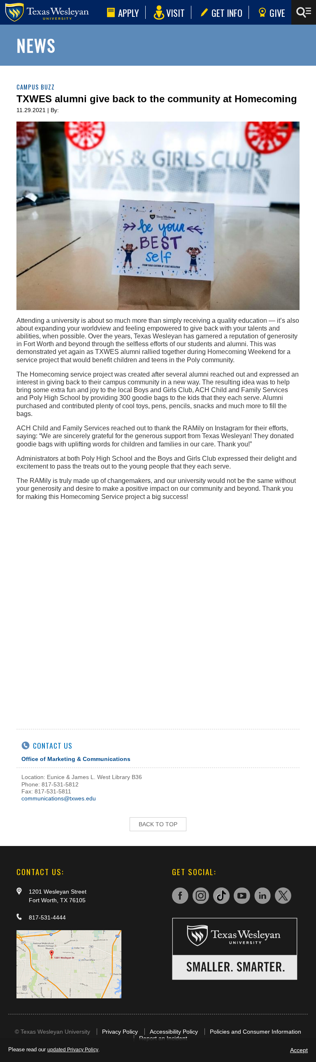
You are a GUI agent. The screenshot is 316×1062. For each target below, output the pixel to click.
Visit (175, 12)
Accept (299, 1050)
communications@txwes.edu (58, 798)
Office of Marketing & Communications (75, 759)
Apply (128, 12)
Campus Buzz (35, 87)
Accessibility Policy (174, 1031)
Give (277, 12)
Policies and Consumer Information (255, 1031)
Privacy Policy (120, 1031)
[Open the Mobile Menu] (303, 12)
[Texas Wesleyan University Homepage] (52, 12)
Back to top (158, 824)
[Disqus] (158, 610)
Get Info (226, 12)
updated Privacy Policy (72, 1049)
